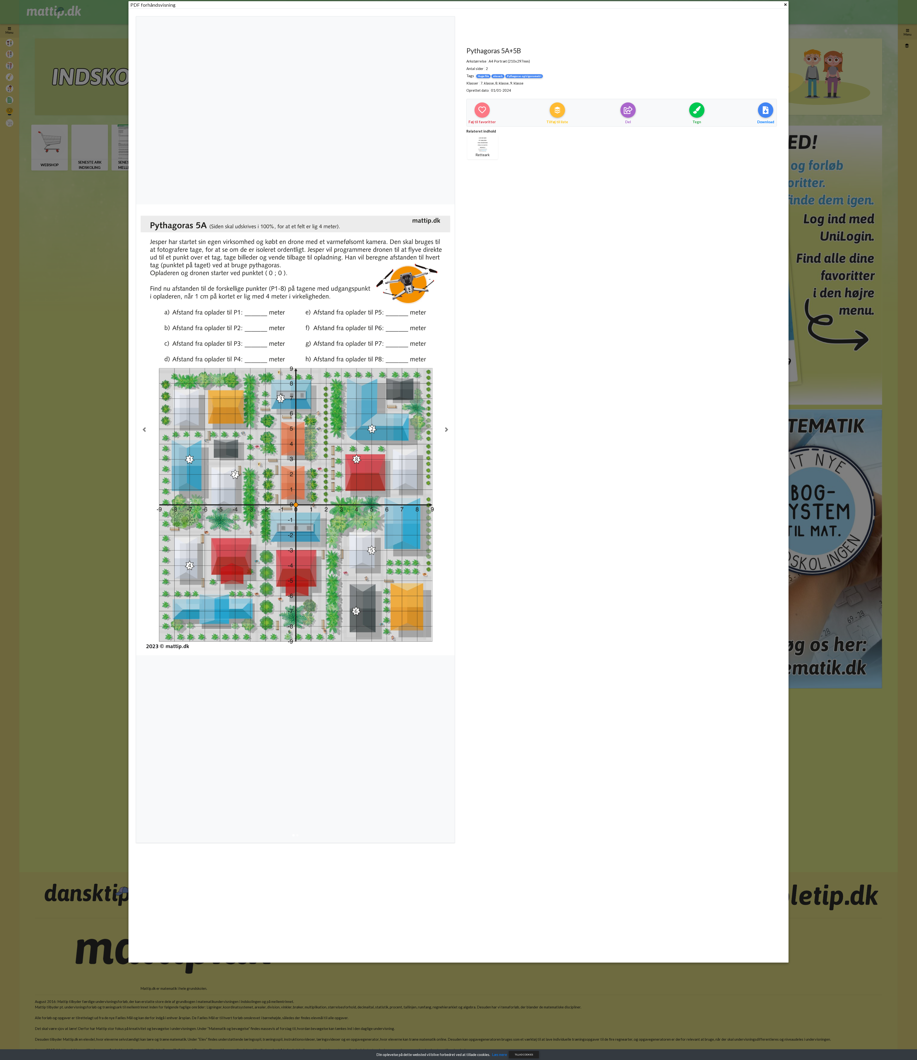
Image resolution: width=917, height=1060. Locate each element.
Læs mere (499, 1054)
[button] (144, 429)
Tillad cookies (524, 1054)
